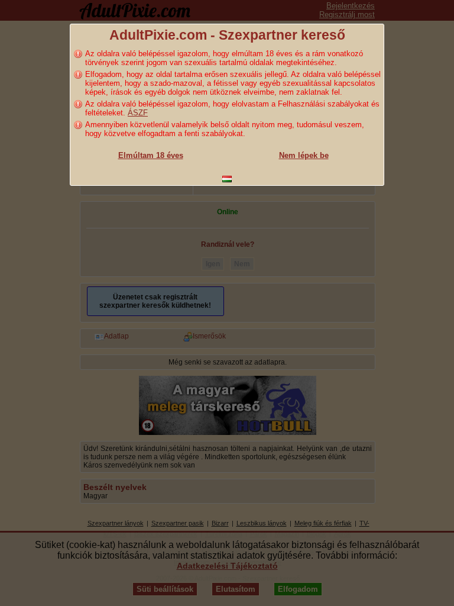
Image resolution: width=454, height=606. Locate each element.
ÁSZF (138, 112)
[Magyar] (227, 179)
